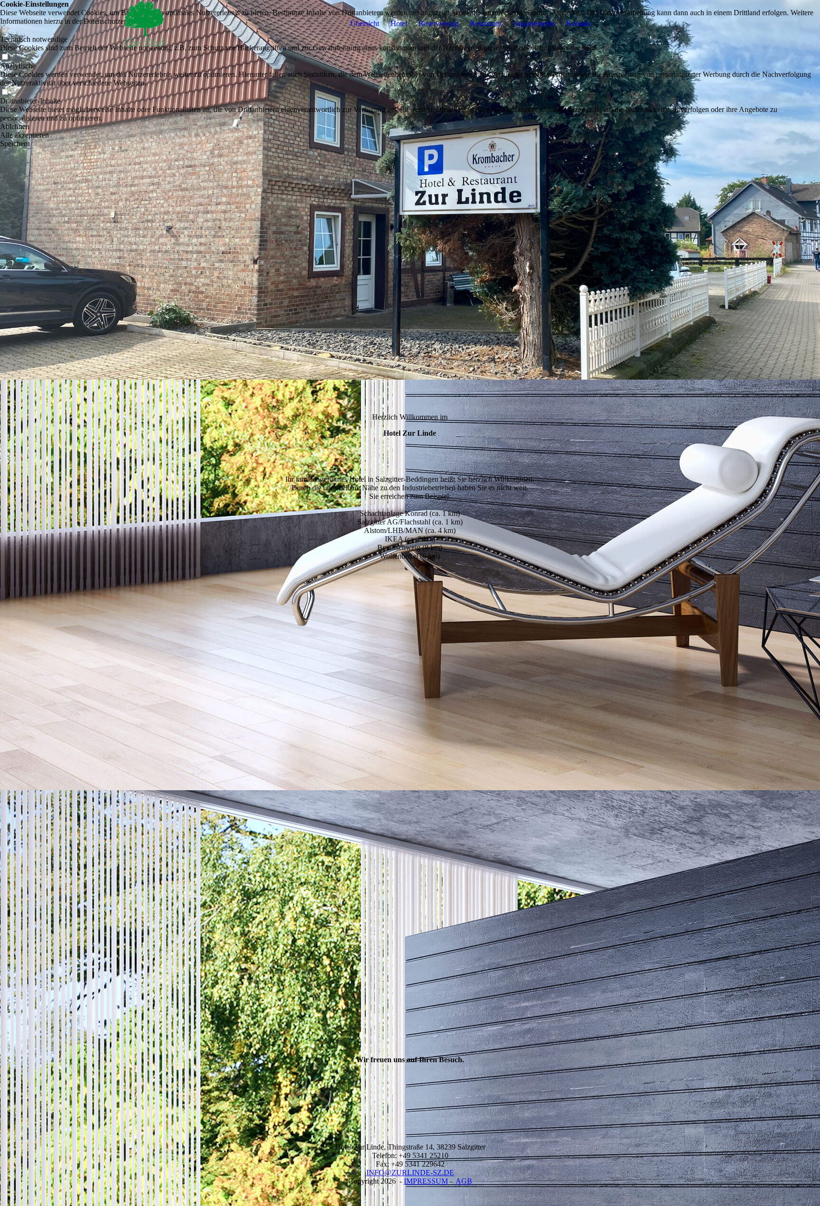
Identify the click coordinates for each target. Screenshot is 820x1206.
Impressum (426, 1181)
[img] (141, 23)
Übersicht (364, 23)
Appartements (534, 23)
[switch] (4, 57)
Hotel (399, 23)
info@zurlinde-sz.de (410, 1173)
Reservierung (438, 23)
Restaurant (486, 23)
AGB (464, 1181)
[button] (410, 126)
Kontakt (578, 23)
